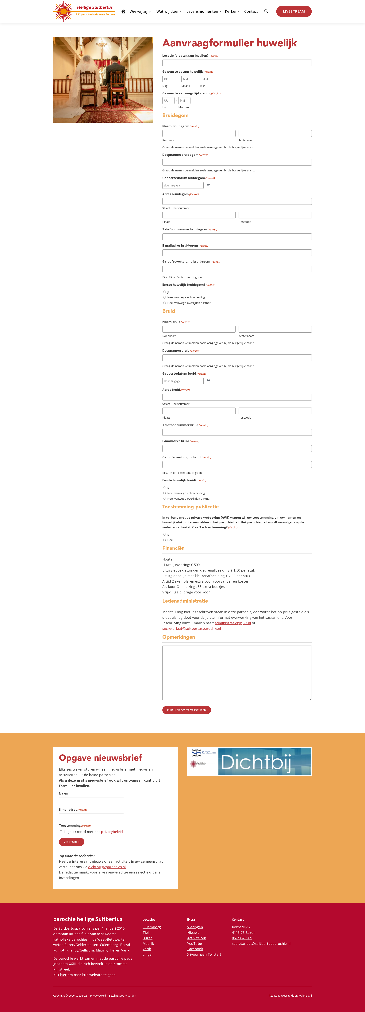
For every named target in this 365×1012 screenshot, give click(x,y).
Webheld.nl (305, 995)
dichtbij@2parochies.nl (107, 867)
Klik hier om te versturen (186, 710)
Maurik (148, 943)
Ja (168, 292)
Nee (170, 540)
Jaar (202, 86)
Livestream (294, 11)
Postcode (245, 222)
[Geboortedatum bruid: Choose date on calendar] (208, 381)
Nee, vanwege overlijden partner (189, 303)
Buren (147, 938)
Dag (165, 86)
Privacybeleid (98, 995)
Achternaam (246, 140)
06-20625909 (242, 938)
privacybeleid (112, 831)
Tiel (146, 932)
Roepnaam (169, 140)
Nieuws (193, 932)
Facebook (195, 949)
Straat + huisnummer (176, 208)
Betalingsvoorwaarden (122, 995)
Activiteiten (196, 938)
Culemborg (152, 927)
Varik (147, 949)
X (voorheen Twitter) (204, 954)
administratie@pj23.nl (233, 623)
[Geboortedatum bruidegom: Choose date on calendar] (208, 185)
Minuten (183, 107)
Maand (185, 86)
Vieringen (195, 927)
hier (63, 974)
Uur (164, 107)
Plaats (166, 222)
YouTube (194, 943)
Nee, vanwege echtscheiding (186, 297)
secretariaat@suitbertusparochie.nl (191, 628)
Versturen (72, 842)
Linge (147, 954)
